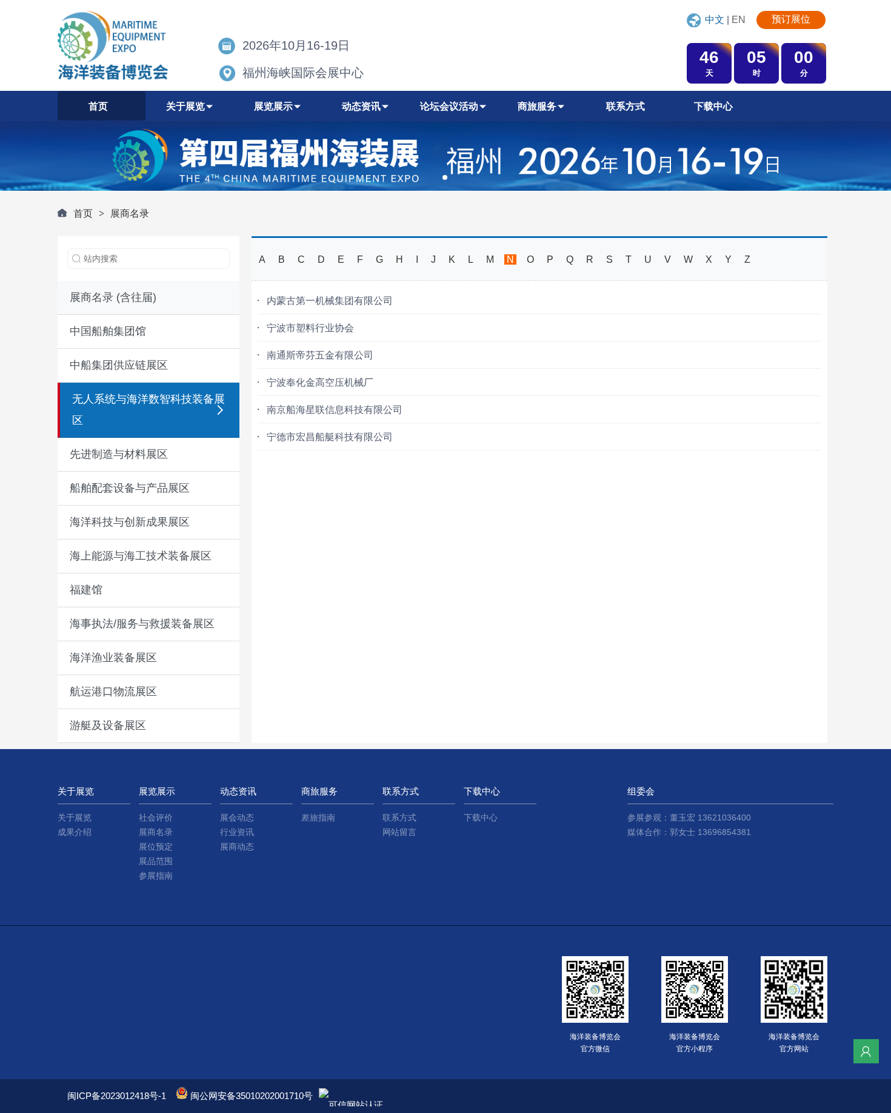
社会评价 (156, 817)
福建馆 (86, 590)
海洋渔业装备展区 (113, 658)
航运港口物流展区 (113, 691)
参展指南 (156, 875)
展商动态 (237, 846)
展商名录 (129, 213)
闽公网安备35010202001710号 (251, 1096)
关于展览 (75, 817)
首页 (83, 213)
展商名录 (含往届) (113, 297)
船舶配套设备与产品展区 (130, 488)
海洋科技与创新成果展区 (130, 522)
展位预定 (156, 846)
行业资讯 (237, 832)
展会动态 (237, 817)
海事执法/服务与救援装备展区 (142, 624)
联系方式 (399, 817)
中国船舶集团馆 (108, 331)
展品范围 (156, 861)
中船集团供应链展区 (119, 365)
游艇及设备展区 (108, 725)
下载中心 (481, 817)
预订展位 (791, 19)
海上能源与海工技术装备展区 (141, 556)
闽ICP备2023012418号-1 (118, 1096)
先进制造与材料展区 (119, 454)
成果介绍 (75, 832)
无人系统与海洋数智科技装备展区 (148, 409)
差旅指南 (318, 817)
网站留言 (399, 832)
